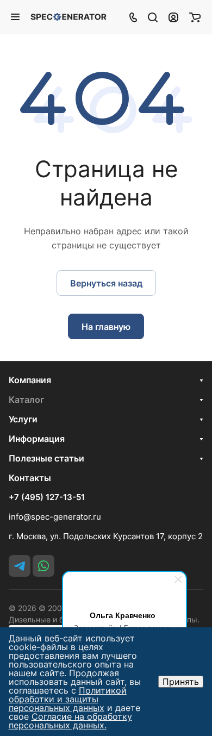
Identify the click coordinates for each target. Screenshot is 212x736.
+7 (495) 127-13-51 (47, 497)
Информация (37, 438)
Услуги (23, 419)
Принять (181, 681)
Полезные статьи (46, 458)
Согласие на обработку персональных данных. (70, 721)
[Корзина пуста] (195, 16)
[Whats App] (43, 566)
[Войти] (173, 16)
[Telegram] (19, 566)
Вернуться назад (106, 283)
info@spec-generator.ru (55, 517)
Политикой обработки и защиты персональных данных (68, 699)
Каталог (26, 399)
